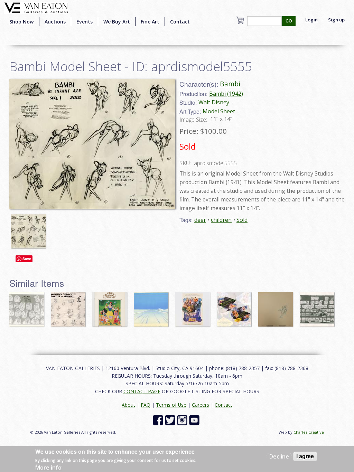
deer (200, 220)
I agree (305, 456)
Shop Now (21, 21)
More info (48, 467)
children (221, 220)
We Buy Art (116, 21)
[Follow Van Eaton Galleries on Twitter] (171, 419)
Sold (242, 220)
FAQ (145, 405)
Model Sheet (219, 111)
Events (84, 21)
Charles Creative (309, 432)
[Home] (36, 7)
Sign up (336, 20)
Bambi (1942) (226, 93)
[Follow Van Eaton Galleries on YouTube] (195, 419)
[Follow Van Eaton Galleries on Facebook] (159, 419)
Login (311, 20)
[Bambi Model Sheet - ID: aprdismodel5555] (92, 143)
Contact (180, 21)
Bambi (230, 83)
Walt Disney (213, 102)
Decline (279, 456)
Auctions (55, 21)
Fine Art (150, 21)
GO (289, 21)
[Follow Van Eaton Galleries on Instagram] (183, 419)
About (128, 405)
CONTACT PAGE (141, 391)
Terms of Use (171, 405)
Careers (200, 405)
